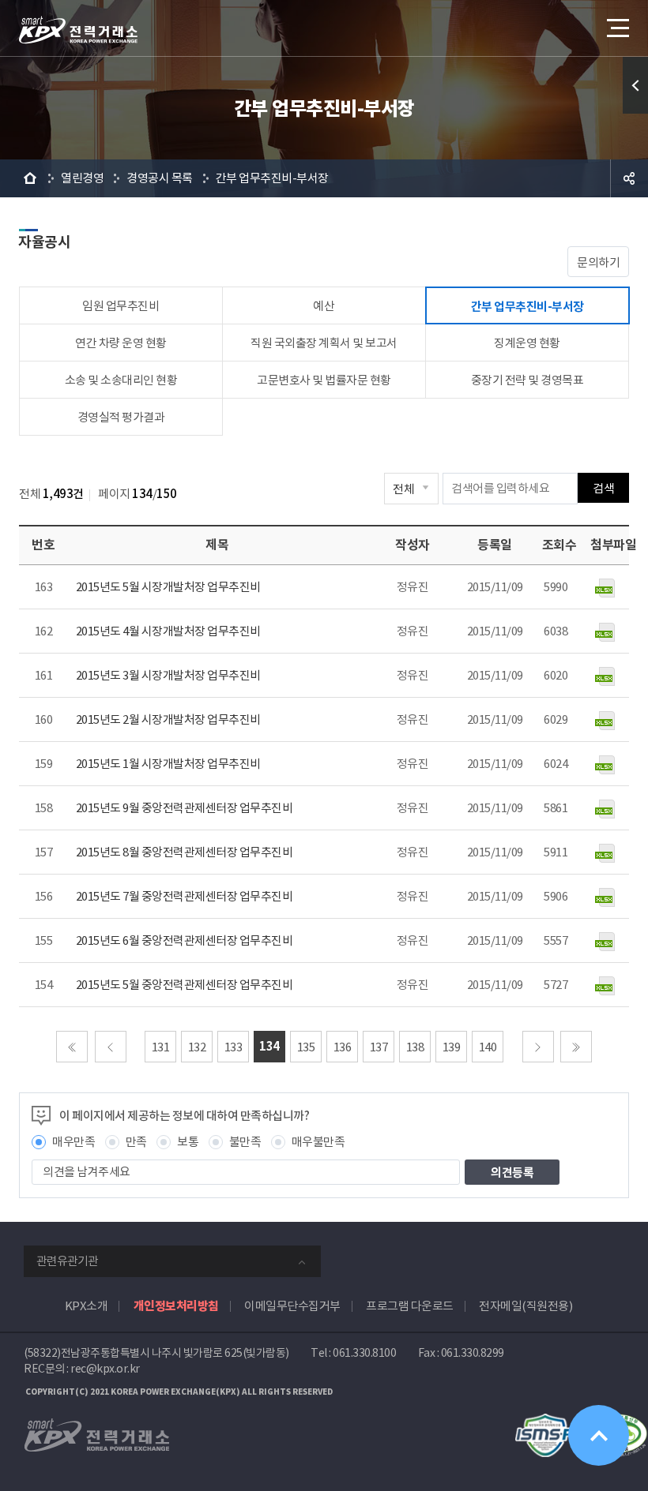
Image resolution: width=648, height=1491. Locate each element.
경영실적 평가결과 (121, 417)
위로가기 (598, 1435)
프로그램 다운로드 (410, 1305)
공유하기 (629, 178)
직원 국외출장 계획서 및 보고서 (324, 342)
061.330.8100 (364, 1353)
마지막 (576, 1046)
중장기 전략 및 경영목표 (527, 380)
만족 (136, 1141)
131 (161, 1047)
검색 (603, 488)
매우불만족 (318, 1141)
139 (452, 1047)
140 (488, 1047)
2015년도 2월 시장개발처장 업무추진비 (168, 719)
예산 (323, 305)
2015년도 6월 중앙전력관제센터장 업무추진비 (184, 940)
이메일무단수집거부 (292, 1305)
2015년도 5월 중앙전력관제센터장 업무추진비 (184, 984)
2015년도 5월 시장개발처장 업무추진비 (168, 586)
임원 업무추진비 (120, 305)
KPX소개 (86, 1305)
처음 (72, 1046)
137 (379, 1047)
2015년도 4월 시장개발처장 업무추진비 (168, 631)
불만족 (245, 1141)
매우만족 (73, 1141)
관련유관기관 (67, 1260)
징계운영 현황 (527, 342)
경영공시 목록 (159, 177)
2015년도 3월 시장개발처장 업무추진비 (168, 675)
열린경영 (82, 177)
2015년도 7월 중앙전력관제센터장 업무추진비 (184, 896)
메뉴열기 (616, 27)
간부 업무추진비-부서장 (272, 177)
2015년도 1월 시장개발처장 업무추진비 (168, 763)
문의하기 (598, 262)
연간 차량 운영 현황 (121, 342)
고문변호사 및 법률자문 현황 (324, 380)
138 (415, 1047)
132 (197, 1047)
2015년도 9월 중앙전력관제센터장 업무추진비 (184, 807)
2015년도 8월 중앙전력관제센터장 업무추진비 (184, 852)
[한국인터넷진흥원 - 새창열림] (545, 1421)
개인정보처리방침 (176, 1305)
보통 (187, 1141)
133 (233, 1047)
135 (306, 1047)
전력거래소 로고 (78, 30)
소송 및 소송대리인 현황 (121, 380)
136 (342, 1047)
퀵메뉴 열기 (635, 85)
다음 (538, 1046)
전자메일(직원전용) (525, 1305)
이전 (110, 1046)
